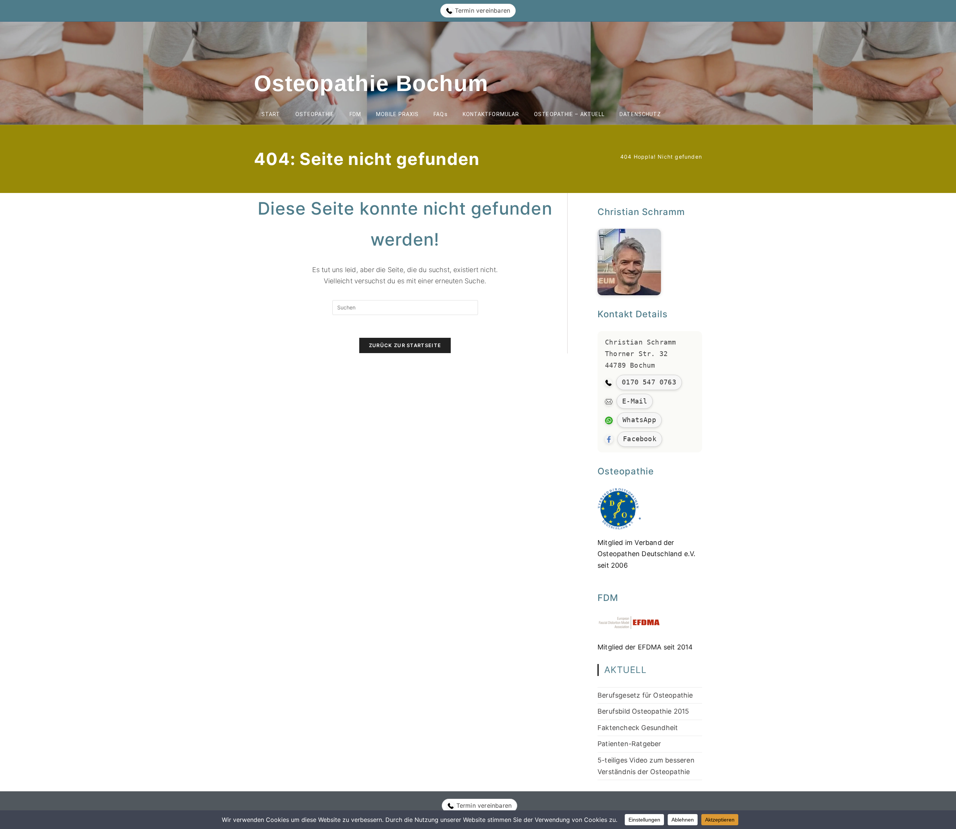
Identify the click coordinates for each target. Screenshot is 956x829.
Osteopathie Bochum (371, 83)
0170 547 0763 (649, 382)
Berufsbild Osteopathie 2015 (643, 711)
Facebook (640, 439)
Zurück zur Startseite (405, 345)
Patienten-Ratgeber (629, 744)
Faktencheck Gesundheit (638, 728)
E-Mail (634, 401)
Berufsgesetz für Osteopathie (645, 695)
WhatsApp (639, 420)
